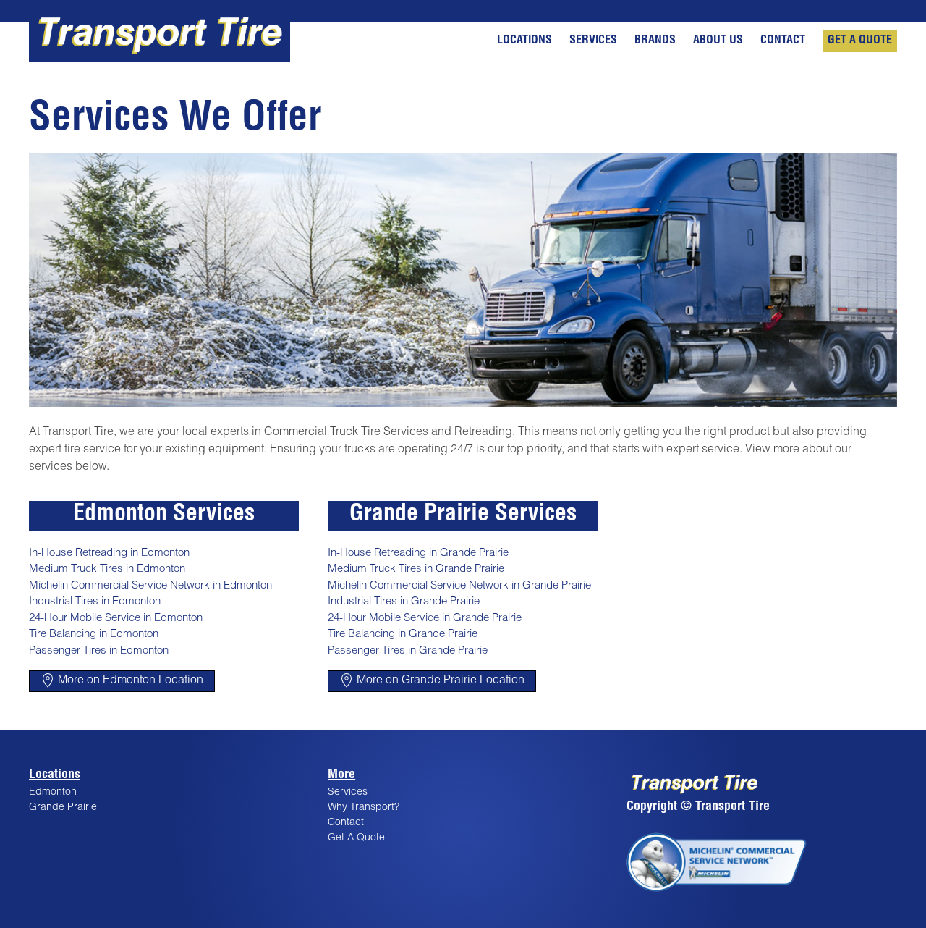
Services (594, 41)
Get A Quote (860, 41)
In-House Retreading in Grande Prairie (418, 553)
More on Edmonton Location (129, 681)
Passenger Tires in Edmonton (99, 651)
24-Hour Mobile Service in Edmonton (116, 618)
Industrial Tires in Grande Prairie (404, 601)
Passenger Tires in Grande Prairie (408, 651)
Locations (526, 41)
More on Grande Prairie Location (439, 681)
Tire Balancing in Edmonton (93, 634)
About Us (719, 41)
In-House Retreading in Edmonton (109, 553)
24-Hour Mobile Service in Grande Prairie (425, 618)
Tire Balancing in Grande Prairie (402, 634)
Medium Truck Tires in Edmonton (107, 569)
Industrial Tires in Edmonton (95, 601)
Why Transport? (363, 808)
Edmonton (53, 793)
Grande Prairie (63, 808)
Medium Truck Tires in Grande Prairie (416, 569)
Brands (656, 41)
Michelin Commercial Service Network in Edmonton (150, 586)
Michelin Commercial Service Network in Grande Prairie (459, 586)
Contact (784, 41)
